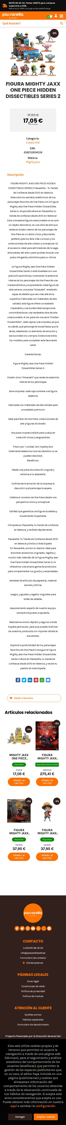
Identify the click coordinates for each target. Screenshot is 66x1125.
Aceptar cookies (46, 1116)
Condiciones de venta (33, 986)
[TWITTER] (22, 928)
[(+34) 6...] (38, 928)
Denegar (20, 1116)
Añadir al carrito (19, 782)
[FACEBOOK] (17, 928)
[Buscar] (61, 23)
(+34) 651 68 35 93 (33, 947)
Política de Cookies (33, 996)
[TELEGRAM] (49, 928)
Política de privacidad (33, 991)
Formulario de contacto (33, 957)
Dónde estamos (34, 962)
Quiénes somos (33, 1014)
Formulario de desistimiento (33, 1024)
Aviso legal (33, 981)
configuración (45, 1106)
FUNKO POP (33, 142)
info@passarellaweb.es (33, 952)
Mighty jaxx (33, 162)
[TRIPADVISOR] (43, 928)
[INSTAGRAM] (27, 928)
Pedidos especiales (33, 1019)
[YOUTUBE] (33, 928)
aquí (13, 1106)
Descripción (15, 175)
